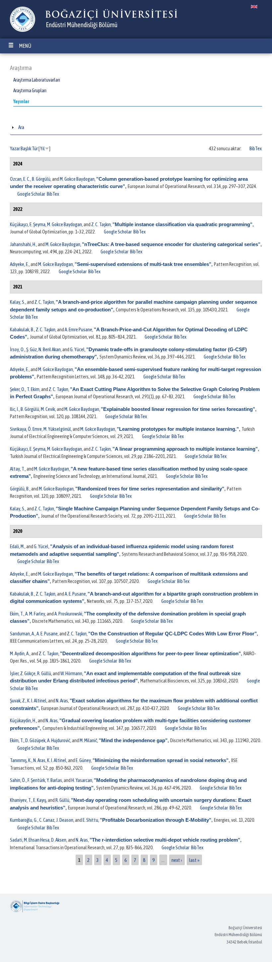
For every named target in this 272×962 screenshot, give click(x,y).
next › (176, 860)
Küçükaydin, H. (23, 720)
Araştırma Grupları (29, 90)
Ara (21, 127)
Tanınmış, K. (21, 760)
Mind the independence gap (133, 740)
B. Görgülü (41, 179)
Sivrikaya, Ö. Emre (26, 429)
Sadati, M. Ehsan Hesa (29, 840)
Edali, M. (17, 546)
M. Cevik (48, 409)
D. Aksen (58, 840)
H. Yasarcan (81, 780)
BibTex (255, 148)
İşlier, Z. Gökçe (22, 673)
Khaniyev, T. (21, 800)
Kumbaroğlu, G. (23, 820)
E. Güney (83, 760)
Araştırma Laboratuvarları (36, 80)
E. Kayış (39, 800)
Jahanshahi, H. (23, 244)
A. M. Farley (35, 613)
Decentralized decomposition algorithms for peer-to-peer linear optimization (150, 653)
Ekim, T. (17, 613)
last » (194, 860)
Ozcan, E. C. (20, 179)
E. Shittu (90, 820)
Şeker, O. (17, 389)
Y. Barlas (54, 780)
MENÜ (25, 46)
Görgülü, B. (20, 488)
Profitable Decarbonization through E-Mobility (155, 820)
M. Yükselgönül (57, 429)
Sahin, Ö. (18, 780)
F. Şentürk (36, 780)
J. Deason (64, 820)
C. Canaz (46, 820)
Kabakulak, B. (22, 329)
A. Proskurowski (68, 613)
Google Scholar (31, 194)
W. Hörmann (71, 673)
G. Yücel (77, 349)
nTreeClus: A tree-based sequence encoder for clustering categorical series (171, 244)
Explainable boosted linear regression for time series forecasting (178, 409)
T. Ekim (33, 389)
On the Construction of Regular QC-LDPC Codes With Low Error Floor (172, 633)
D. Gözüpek (35, 740)
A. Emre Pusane (78, 329)
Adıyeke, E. (19, 264)
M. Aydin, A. (20, 653)
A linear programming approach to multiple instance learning (185, 449)
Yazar (15, 148)
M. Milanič (88, 740)
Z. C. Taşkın (101, 224)
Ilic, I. (14, 409)
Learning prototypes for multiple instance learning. (178, 429)
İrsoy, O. (17, 349)
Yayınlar (21, 101)
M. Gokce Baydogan (77, 179)
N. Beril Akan (49, 349)
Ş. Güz (31, 349)
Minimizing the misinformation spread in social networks (160, 760)
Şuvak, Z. (18, 700)
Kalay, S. (17, 302)
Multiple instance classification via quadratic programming (182, 224)
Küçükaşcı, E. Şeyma (27, 224)
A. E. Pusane (75, 594)
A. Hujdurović (58, 740)
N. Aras (62, 700)
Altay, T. (17, 469)
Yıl (42, 148)
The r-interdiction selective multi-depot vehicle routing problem (165, 840)
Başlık (26, 148)
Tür (35, 148)
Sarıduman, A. (22, 633)
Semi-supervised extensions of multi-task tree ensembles (143, 264)
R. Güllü (44, 673)
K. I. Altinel (36, 700)
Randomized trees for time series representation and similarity (150, 488)
